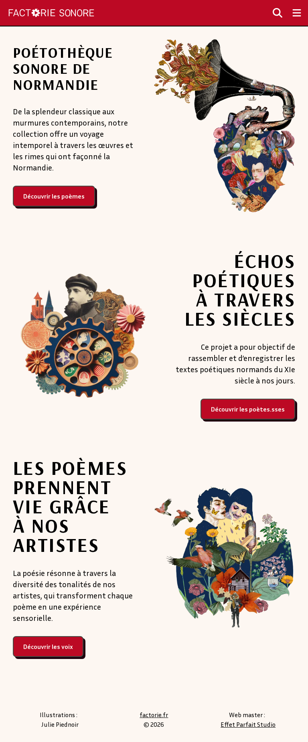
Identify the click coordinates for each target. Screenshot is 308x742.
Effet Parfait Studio (248, 724)
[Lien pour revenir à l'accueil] (51, 13)
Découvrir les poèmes (54, 196)
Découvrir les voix (48, 647)
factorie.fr (154, 715)
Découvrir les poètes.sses (248, 409)
